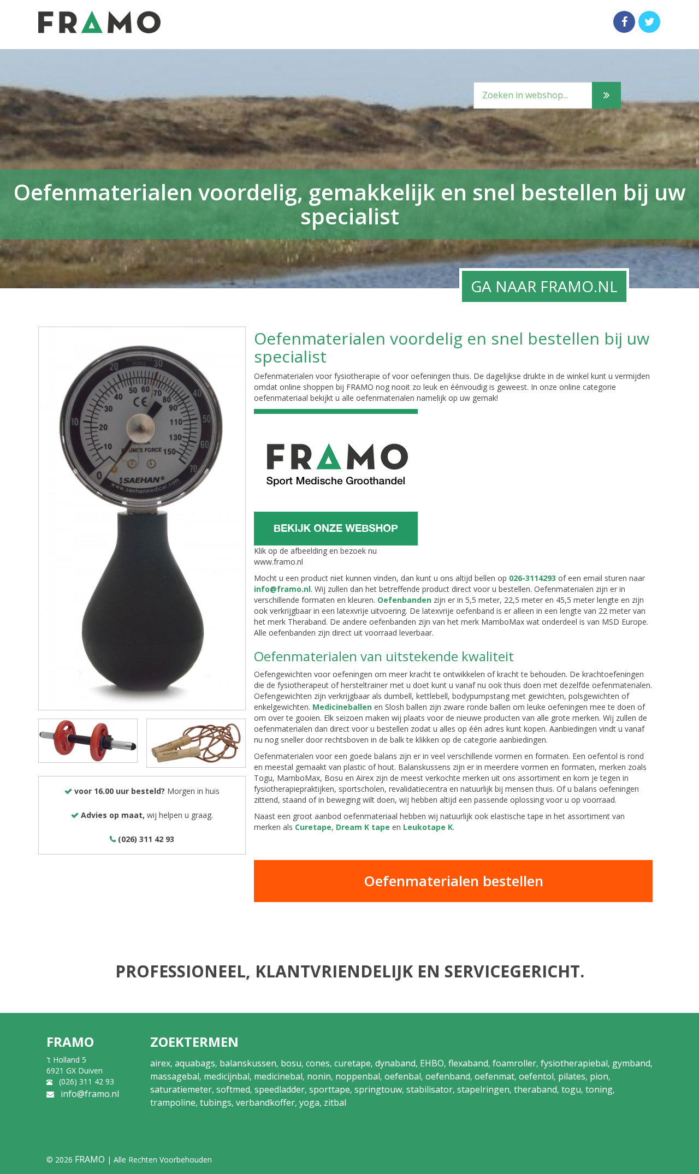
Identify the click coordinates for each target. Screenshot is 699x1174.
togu (571, 1089)
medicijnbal (227, 1076)
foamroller (514, 1063)
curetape (352, 1063)
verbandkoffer (265, 1102)
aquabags (195, 1063)
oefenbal (402, 1076)
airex (160, 1063)
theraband (535, 1089)
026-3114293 (532, 578)
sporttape (329, 1089)
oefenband (447, 1076)
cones (318, 1063)
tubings (216, 1102)
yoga (309, 1102)
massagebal (174, 1076)
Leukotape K (428, 827)
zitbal (335, 1102)
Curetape (313, 827)
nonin (319, 1076)
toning (599, 1089)
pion (599, 1076)
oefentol (536, 1076)
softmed (233, 1089)
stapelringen (483, 1089)
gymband (631, 1063)
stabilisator (429, 1089)
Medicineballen (342, 707)
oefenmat (494, 1076)
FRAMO (90, 1159)
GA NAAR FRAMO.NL (544, 286)
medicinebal (278, 1076)
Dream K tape (363, 827)
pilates (571, 1076)
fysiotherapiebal (574, 1063)
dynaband (395, 1063)
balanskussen (248, 1063)
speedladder (279, 1089)
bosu (291, 1063)
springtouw (378, 1089)
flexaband (468, 1063)
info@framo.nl (282, 589)
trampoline (173, 1102)
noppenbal (357, 1076)
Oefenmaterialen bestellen (453, 881)
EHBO (432, 1063)
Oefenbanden (404, 600)
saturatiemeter (181, 1089)
